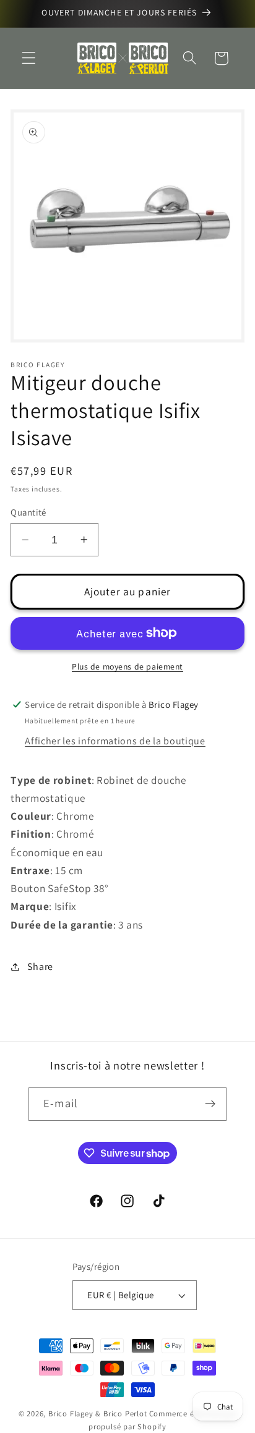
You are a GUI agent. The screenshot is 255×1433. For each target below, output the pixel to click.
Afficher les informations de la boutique (115, 740)
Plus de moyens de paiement (127, 666)
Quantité (28, 512)
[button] (29, 58)
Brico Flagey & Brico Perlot (97, 1413)
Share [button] (40, 966)
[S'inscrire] (210, 1104)
